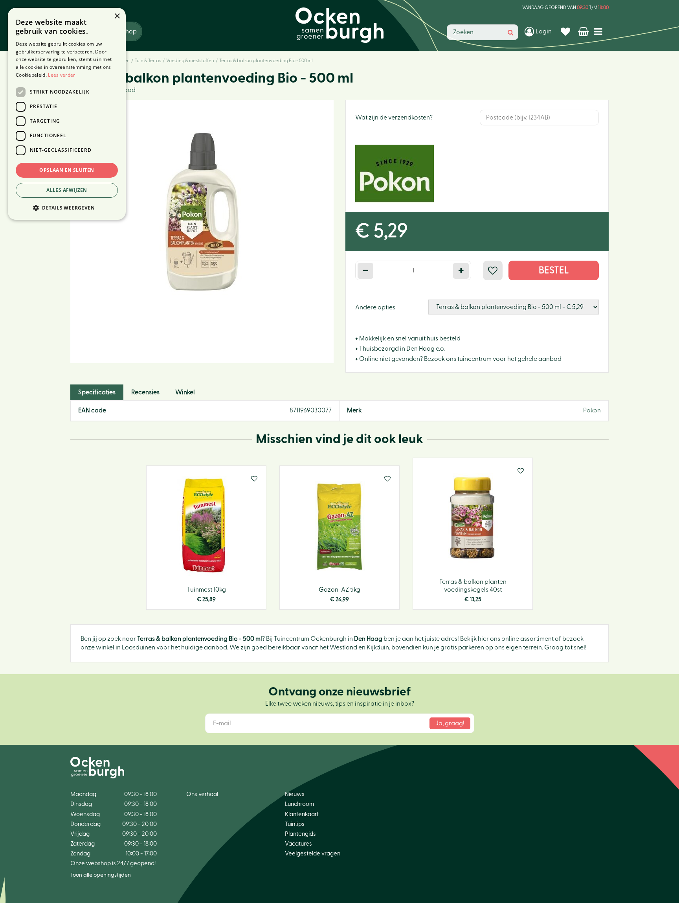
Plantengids (300, 834)
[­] (600, 31)
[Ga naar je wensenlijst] (566, 31)
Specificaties (97, 392)
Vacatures (298, 844)
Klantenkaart (302, 814)
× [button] (117, 16)
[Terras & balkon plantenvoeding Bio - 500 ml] (202, 231)
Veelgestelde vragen (312, 854)
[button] (67, 207)
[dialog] (67, 114)
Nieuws (295, 794)
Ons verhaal (202, 794)
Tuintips (295, 824)
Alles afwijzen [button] (66, 190)
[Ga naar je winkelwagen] (584, 31)
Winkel (185, 392)
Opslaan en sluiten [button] (66, 170)
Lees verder (61, 75)
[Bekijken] (584, 31)
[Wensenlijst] (566, 31)
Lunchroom (299, 804)
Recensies (145, 392)
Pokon (592, 410)
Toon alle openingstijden (100, 875)
